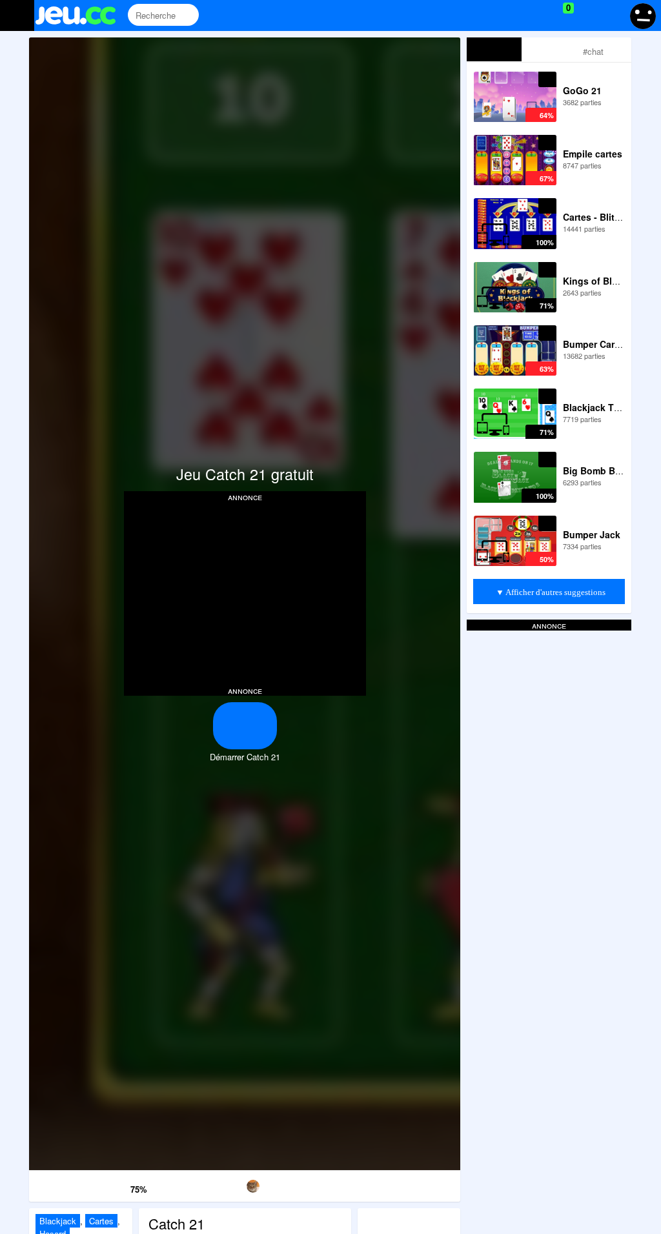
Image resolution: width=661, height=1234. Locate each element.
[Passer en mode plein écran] (429, 1184)
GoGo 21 (582, 90)
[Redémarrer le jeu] (59, 1184)
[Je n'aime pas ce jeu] (101, 1186)
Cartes (101, 1221)
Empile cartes (592, 153)
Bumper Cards (594, 344)
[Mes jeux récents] (509, 15)
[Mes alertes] (611, 15)
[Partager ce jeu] (306, 1184)
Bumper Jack (591, 534)
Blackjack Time (596, 407)
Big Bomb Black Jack (609, 470)
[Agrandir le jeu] (367, 1184)
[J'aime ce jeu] (119, 1186)
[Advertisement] (244, 592)
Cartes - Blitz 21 (597, 216)
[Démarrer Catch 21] (245, 725)
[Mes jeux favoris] (536, 15)
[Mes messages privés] (587, 15)
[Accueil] (81, 15)
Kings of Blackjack (604, 280)
